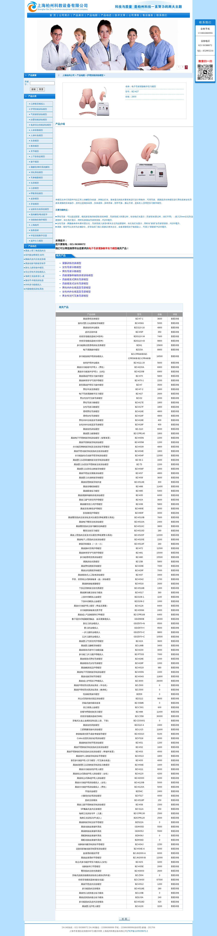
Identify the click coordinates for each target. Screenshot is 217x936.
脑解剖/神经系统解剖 (40, 167)
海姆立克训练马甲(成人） (91, 818)
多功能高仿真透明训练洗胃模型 (91, 345)
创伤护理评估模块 (91, 363)
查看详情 (175, 319)
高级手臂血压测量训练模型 (91, 473)
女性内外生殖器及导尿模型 (91, 424)
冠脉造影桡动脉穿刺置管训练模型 (91, 849)
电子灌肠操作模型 (91, 350)
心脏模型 (35, 188)
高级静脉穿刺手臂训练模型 (91, 743)
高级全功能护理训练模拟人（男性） (91, 787)
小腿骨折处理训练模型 (91, 796)
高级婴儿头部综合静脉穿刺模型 (91, 469)
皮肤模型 (35, 198)
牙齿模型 (35, 204)
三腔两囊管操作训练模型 (91, 729)
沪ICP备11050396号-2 (137, 931)
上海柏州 (35, 225)
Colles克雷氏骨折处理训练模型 (91, 738)
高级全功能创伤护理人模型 (91, 769)
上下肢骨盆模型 (38, 156)
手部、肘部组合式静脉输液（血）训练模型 (91, 579)
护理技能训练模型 (39, 109)
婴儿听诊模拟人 (91, 628)
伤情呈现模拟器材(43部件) (91, 341)
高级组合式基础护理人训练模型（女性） (91, 774)
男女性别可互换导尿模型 (91, 398)
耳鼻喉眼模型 (37, 177)
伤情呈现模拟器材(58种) (91, 716)
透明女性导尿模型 (91, 416)
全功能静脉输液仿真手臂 (91, 610)
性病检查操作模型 (91, 694)
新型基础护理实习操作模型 (91, 385)
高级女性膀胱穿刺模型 (91, 570)
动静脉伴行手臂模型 (91, 866)
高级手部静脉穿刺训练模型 (91, 442)
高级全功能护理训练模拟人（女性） (91, 782)
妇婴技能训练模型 (39, 119)
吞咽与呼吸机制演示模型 (91, 712)
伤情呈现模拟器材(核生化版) (91, 880)
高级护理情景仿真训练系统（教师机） (91, 690)
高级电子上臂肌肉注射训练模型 (91, 539)
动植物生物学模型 (39, 220)
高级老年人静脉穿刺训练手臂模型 (91, 756)
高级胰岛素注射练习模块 (91, 592)
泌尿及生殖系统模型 (40, 209)
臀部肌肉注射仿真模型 (91, 871)
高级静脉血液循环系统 (91, 831)
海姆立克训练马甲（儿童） (91, 813)
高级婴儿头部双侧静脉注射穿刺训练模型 (91, 460)
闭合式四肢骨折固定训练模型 (91, 698)
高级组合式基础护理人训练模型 (91, 778)
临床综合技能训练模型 (41, 125)
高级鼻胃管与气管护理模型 (91, 380)
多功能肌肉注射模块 (91, 888)
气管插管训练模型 (39, 114)
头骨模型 (35, 141)
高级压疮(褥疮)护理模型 (91, 508)
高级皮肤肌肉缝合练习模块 (91, 897)
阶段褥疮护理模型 (91, 513)
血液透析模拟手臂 (91, 853)
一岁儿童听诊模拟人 (91, 632)
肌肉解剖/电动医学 (39, 214)
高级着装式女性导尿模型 (91, 663)
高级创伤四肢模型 (91, 725)
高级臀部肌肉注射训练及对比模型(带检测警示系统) (91, 517)
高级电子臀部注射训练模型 (91, 522)
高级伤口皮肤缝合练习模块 (91, 893)
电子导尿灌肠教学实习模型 (91, 394)
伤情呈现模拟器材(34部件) (91, 336)
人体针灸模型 (37, 135)
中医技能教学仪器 (39, 235)
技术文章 (120, 15)
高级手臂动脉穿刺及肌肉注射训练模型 (91, 451)
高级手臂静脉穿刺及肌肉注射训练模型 (91, 747)
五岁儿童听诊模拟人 (91, 637)
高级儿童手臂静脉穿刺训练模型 (91, 804)
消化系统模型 (37, 172)
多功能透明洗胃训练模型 (91, 557)
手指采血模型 (91, 791)
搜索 (33, 89)
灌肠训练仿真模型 (91, 561)
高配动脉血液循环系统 (91, 840)
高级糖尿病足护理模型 (91, 667)
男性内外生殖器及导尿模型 (91, 420)
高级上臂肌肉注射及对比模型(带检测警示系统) (91, 535)
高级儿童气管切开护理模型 (91, 500)
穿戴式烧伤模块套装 (91, 703)
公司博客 (134, 15)
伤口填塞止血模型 (91, 707)
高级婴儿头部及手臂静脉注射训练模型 (91, 464)
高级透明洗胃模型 (91, 319)
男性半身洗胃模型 (91, 389)
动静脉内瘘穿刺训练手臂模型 (91, 844)
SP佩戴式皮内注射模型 (91, 809)
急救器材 (35, 230)
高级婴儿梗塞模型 (91, 433)
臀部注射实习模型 (91, 531)
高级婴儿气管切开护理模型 (91, 641)
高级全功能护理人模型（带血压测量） (91, 606)
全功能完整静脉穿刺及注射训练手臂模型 (91, 447)
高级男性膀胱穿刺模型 (91, 566)
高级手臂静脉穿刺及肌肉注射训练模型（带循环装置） (91, 751)
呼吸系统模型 (37, 193)
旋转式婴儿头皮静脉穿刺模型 (91, 323)
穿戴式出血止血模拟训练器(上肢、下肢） (91, 721)
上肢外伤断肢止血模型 (91, 597)
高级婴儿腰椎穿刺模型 (91, 645)
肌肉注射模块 (91, 800)
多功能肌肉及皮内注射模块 (91, 902)
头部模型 (35, 183)
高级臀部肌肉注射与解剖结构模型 (91, 526)
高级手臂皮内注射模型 (91, 884)
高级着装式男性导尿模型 (91, 659)
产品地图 (92, 15)
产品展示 (78, 15)
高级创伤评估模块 (91, 327)
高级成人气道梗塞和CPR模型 (91, 614)
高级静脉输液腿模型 (91, 584)
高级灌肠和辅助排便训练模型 (91, 495)
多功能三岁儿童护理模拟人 (91, 654)
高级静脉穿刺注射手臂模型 (91, 822)
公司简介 (64, 15)
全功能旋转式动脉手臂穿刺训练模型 (91, 455)
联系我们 (161, 15)
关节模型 (35, 151)
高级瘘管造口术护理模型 (91, 504)
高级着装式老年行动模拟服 (91, 650)
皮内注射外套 (91, 332)
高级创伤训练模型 (91, 429)
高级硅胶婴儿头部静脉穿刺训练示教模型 (91, 765)
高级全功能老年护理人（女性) (91, 371)
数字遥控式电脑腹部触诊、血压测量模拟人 (91, 619)
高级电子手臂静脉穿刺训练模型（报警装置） (91, 438)
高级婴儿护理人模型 (91, 906)
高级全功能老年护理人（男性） (91, 367)
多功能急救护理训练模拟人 (91, 356)
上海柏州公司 (68, 75)
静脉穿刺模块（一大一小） (91, 544)
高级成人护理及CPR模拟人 (91, 681)
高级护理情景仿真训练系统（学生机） (91, 685)
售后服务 (148, 15)
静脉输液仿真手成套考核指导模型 (91, 734)
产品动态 (106, 15)
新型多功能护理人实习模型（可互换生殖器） (91, 760)
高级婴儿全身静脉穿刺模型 (91, 477)
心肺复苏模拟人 (38, 104)
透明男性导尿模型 (91, 411)
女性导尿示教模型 (91, 407)
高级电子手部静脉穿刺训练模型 (91, 672)
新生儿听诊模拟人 (91, 623)
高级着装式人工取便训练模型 (91, 575)
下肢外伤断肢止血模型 (91, 601)
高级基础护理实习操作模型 (91, 376)
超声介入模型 (37, 241)
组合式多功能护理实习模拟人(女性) (91, 862)
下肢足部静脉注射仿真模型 (91, 588)
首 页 (53, 15)
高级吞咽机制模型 (91, 486)
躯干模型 (35, 162)
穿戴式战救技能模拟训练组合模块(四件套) (91, 875)
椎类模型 (35, 146)
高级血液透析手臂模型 (91, 857)
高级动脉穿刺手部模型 (91, 676)
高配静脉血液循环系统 (91, 835)
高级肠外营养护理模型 (91, 548)
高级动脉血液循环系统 (91, 827)
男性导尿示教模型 (91, 402)
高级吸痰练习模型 (91, 491)
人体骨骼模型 (37, 130)
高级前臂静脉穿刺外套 (91, 482)
